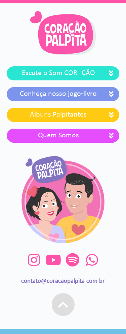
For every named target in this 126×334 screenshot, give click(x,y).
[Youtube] (53, 259)
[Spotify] (72, 259)
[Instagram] (34, 259)
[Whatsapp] (91, 259)
